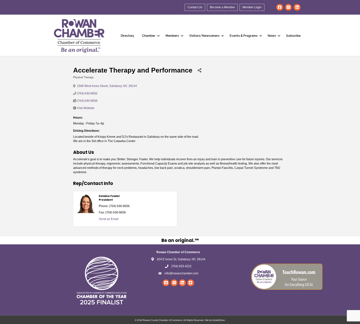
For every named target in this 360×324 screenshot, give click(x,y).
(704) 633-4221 (181, 266)
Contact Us (195, 7)
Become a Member (222, 7)
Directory (127, 35)
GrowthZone (218, 320)
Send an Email (108, 219)
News (272, 35)
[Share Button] (199, 70)
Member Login (252, 7)
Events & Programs (243, 35)
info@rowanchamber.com (181, 273)
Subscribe (293, 35)
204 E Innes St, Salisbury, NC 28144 (181, 259)
